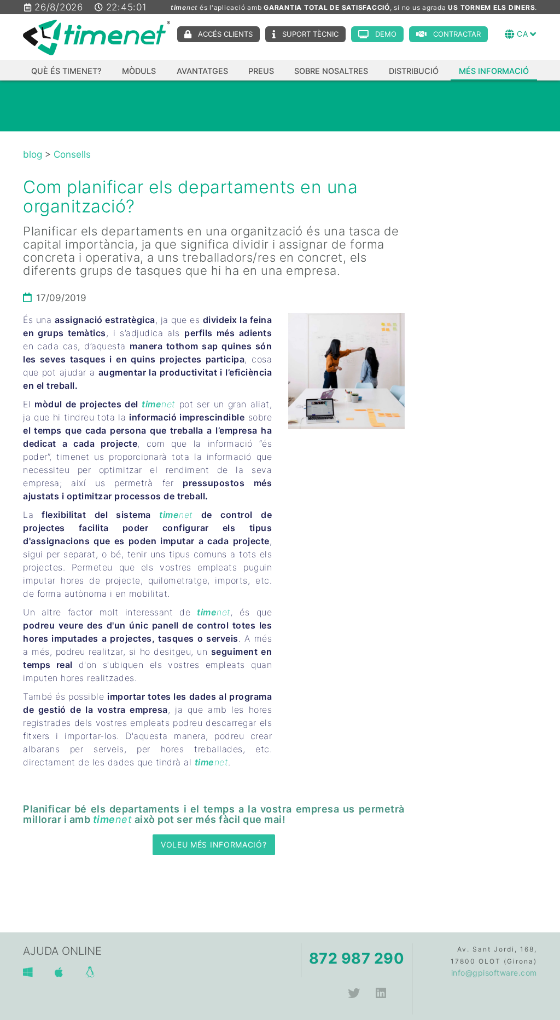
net (168, 404)
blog (32, 154)
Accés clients (225, 34)
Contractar (457, 34)
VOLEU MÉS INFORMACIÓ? (214, 844)
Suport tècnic (310, 34)
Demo (385, 34)
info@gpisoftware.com (494, 972)
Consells (72, 154)
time (151, 404)
